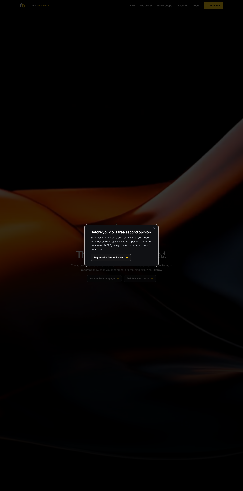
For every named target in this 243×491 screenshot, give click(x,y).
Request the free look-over (109, 257)
